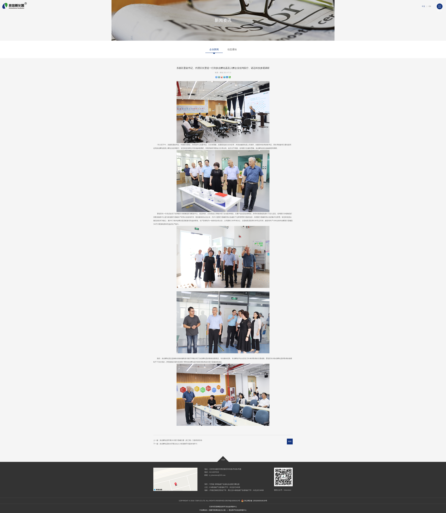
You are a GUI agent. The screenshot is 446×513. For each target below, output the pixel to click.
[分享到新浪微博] (222, 77)
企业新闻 (229, 25)
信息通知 (232, 49)
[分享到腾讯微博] (224, 77)
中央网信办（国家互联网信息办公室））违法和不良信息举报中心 (223, 510)
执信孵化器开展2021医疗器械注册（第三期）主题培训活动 (181, 440)
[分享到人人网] (227, 77)
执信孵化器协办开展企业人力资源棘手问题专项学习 (178, 444)
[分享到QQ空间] (219, 77)
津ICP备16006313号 (232, 501)
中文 (423, 6)
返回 (289, 441)
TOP (223, 460)
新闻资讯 (220, 25)
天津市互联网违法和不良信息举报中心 (223, 507)
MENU (439, 11)
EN (430, 6)
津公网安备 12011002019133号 (255, 501)
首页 (214, 25)
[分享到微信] (230, 77)
